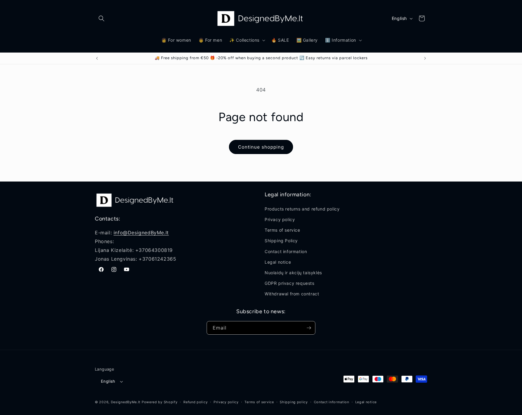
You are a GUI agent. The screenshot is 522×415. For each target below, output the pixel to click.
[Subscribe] (308, 328)
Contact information (286, 251)
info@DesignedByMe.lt (141, 232)
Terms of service (282, 229)
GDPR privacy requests (289, 282)
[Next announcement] (425, 58)
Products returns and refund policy (302, 208)
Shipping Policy (281, 240)
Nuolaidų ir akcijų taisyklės (293, 272)
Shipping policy (294, 402)
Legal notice (278, 261)
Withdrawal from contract (292, 293)
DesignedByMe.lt (126, 402)
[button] (101, 18)
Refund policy (195, 402)
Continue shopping (261, 147)
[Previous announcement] (97, 58)
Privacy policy (280, 219)
